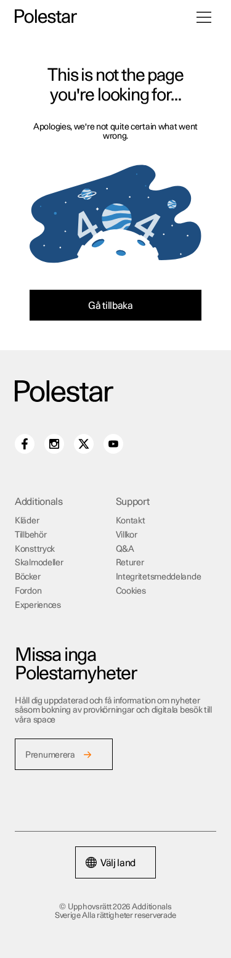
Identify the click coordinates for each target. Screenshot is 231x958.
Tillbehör (30, 535)
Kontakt (130, 521)
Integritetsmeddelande (158, 577)
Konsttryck (35, 549)
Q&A (125, 549)
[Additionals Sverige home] (46, 17)
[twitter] (84, 444)
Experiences (38, 605)
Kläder (27, 521)
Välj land (118, 863)
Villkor (126, 535)
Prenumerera (50, 755)
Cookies (131, 591)
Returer (130, 563)
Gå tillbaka (110, 306)
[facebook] (24, 444)
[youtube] (113, 444)
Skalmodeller (39, 563)
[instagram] (54, 444)
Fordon (28, 591)
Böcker (27, 577)
